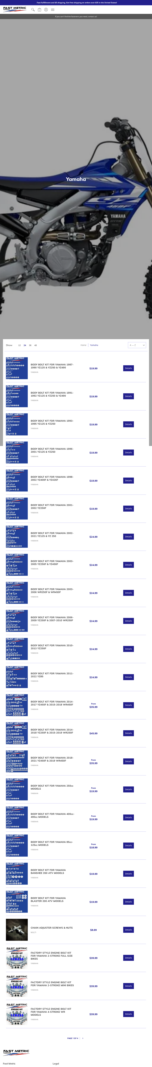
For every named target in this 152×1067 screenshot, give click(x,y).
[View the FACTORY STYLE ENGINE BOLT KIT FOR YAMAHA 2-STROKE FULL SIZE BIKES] (17, 958)
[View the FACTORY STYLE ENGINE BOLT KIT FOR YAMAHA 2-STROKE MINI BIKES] (17, 986)
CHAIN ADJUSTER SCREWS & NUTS (52, 927)
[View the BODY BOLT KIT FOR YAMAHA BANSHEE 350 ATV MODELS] (17, 874)
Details (128, 368)
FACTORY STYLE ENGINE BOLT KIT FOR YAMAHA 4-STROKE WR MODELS (51, 1011)
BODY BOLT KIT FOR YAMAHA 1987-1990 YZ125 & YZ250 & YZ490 (52, 366)
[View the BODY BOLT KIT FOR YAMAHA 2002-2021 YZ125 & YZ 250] (17, 537)
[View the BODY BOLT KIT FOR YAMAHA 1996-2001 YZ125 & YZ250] (17, 452)
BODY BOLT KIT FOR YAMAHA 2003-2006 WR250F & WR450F (52, 591)
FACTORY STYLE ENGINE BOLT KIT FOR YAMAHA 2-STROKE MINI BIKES (52, 984)
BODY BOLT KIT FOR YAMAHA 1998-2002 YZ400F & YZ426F (52, 478)
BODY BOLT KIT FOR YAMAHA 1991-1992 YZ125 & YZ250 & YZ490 (52, 394)
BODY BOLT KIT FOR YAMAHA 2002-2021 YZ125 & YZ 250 (52, 535)
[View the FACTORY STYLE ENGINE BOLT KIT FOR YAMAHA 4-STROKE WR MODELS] (17, 1014)
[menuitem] (33, 9)
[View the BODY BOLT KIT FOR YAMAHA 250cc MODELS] (17, 789)
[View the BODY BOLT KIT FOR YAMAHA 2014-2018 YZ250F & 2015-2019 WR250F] (17, 733)
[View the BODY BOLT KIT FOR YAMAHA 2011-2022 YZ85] (17, 677)
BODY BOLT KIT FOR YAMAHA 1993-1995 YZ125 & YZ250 (52, 422)
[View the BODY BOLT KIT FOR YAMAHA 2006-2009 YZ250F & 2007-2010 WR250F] (17, 621)
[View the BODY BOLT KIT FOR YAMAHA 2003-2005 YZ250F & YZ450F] (17, 565)
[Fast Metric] (15, 9)
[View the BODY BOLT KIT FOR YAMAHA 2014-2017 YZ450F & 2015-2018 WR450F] (17, 705)
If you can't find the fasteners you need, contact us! (76, 16)
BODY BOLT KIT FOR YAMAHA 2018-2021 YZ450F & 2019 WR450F (52, 759)
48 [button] (35, 345)
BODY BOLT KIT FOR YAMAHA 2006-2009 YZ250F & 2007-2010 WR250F (52, 619)
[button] (33, 9)
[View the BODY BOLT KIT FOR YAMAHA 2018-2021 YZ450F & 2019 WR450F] (17, 761)
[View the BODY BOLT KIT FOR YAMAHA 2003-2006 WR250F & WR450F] (17, 593)
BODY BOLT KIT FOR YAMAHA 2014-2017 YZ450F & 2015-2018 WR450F (52, 703)
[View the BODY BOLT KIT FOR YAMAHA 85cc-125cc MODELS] (17, 846)
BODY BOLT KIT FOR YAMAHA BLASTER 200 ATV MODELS (48, 899)
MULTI (33, 932)
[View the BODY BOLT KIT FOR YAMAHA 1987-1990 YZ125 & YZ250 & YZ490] (17, 368)
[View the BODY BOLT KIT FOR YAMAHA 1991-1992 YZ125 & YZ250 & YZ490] (17, 396)
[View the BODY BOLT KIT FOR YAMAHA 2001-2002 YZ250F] (17, 509)
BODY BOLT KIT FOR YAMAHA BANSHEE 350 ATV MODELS (48, 871)
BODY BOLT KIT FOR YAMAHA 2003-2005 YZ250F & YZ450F (52, 563)
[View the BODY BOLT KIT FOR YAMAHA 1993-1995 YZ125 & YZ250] (17, 424)
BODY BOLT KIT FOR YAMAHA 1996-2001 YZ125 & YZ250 (52, 450)
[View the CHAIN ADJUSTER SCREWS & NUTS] (17, 930)
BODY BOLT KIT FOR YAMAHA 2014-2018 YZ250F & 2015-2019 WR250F (52, 731)
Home (83, 345)
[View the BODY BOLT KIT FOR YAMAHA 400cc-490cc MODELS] (17, 817)
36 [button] (30, 345)
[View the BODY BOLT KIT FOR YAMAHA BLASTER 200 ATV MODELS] (17, 902)
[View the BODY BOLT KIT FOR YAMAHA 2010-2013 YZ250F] (17, 649)
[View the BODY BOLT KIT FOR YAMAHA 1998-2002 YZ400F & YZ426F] (17, 480)
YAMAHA (34, 372)
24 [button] (25, 345)
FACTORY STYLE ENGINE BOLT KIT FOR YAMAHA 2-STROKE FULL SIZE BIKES (52, 955)
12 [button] (19, 345)
